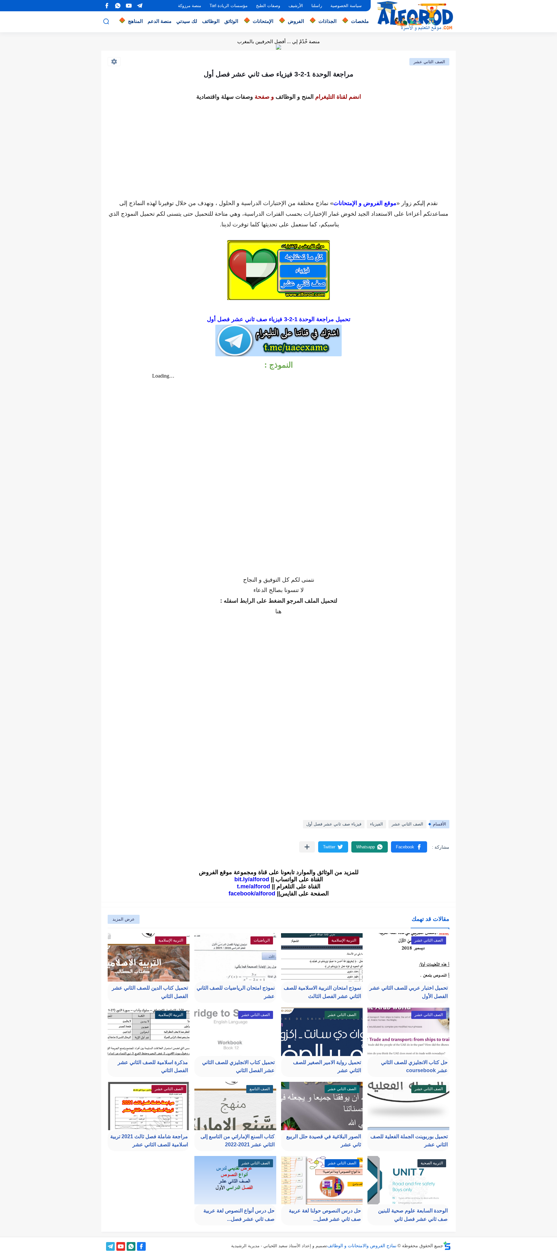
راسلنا (316, 5)
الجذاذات (327, 21)
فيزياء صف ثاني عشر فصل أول (333, 824)
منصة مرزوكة (189, 5)
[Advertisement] (278, 148)
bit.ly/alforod (251, 879)
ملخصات (360, 21)
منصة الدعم (159, 21)
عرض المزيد (123, 919)
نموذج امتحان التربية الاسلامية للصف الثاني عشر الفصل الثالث (322, 992)
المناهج (135, 21)
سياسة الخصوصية (346, 5)
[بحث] (106, 21)
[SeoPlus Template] (447, 1245)
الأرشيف (295, 5)
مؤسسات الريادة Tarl (229, 5)
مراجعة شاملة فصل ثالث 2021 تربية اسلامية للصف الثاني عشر (149, 1141)
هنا (278, 611)
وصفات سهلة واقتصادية (224, 97)
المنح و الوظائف (295, 97)
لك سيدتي (186, 21)
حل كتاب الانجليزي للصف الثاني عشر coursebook (414, 1066)
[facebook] (107, 5)
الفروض (296, 21)
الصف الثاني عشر (429, 61)
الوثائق (231, 21)
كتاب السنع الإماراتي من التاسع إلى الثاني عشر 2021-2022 (237, 1141)
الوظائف (211, 21)
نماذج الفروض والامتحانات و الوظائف (361, 1245)
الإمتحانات (263, 21)
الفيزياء (376, 824)
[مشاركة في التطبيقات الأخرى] (307, 847)
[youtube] (128, 5)
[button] (409, 847)
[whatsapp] (118, 5)
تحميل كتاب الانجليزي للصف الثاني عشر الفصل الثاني (238, 1066)
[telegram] (139, 5)
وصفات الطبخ (268, 5)
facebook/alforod (252, 893)
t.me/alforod (253, 886)
